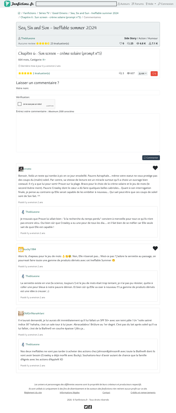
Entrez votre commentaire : (45, 111)
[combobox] (76, 4)
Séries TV (44, 13)
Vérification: (23, 97)
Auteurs (125, 4)
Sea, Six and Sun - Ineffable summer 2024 (94, 13)
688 (144, 73)
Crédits (143, 392)
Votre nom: (22, 88)
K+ (44, 59)
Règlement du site (33, 392)
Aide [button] (151, 4)
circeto (27, 168)
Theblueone (28, 38)
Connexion (166, 4)
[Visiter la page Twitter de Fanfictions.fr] (86, 407)
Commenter (152, 157)
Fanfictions (29, 13)
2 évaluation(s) (41, 73)
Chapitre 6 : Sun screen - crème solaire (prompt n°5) (51, 17)
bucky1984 (29, 249)
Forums (139, 4)
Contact (106, 392)
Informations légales (70, 392)
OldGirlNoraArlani (33, 313)
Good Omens (60, 13)
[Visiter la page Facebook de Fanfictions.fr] (90, 407)
